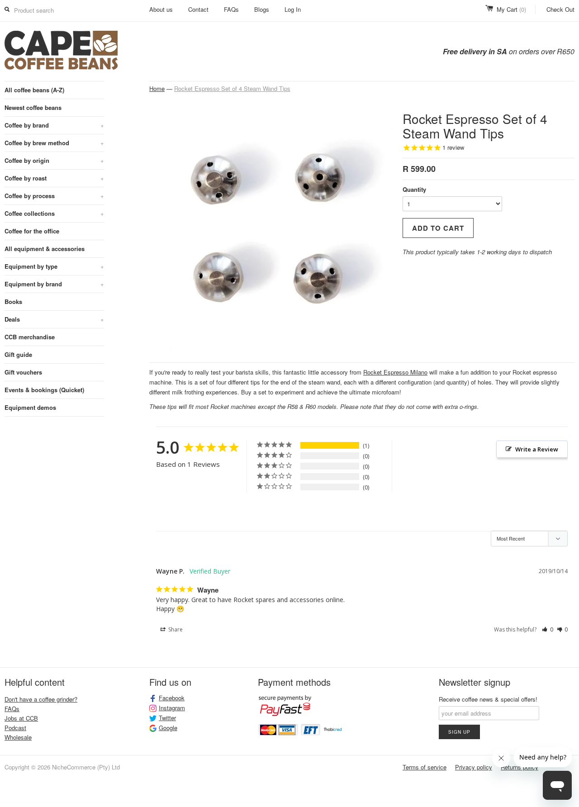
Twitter (167, 718)
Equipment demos (30, 407)
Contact (198, 9)
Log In (293, 9)
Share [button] (175, 629)
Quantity (414, 189)
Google (168, 727)
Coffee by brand (54, 125)
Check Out (560, 9)
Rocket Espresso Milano (395, 372)
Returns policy (519, 767)
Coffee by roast (54, 178)
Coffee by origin (54, 160)
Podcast (15, 727)
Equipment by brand (54, 284)
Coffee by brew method (54, 142)
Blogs (261, 9)
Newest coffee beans (33, 107)
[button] (547, 630)
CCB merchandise (30, 336)
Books (13, 301)
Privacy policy (473, 767)
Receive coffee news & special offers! (488, 699)
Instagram (172, 708)
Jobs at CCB (21, 718)
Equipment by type (54, 266)
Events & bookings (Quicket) (44, 389)
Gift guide (18, 354)
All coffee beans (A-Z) (34, 89)
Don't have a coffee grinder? (41, 699)
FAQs (231, 9)
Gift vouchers (23, 372)
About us (161, 9)
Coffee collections (54, 213)
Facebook (172, 698)
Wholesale (18, 737)
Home (157, 88)
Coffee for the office (32, 231)
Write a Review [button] (536, 449)
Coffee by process (54, 195)
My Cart (511, 9)
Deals (54, 319)
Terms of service (424, 767)
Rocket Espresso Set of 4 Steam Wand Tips (232, 88)
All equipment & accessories (45, 248)
